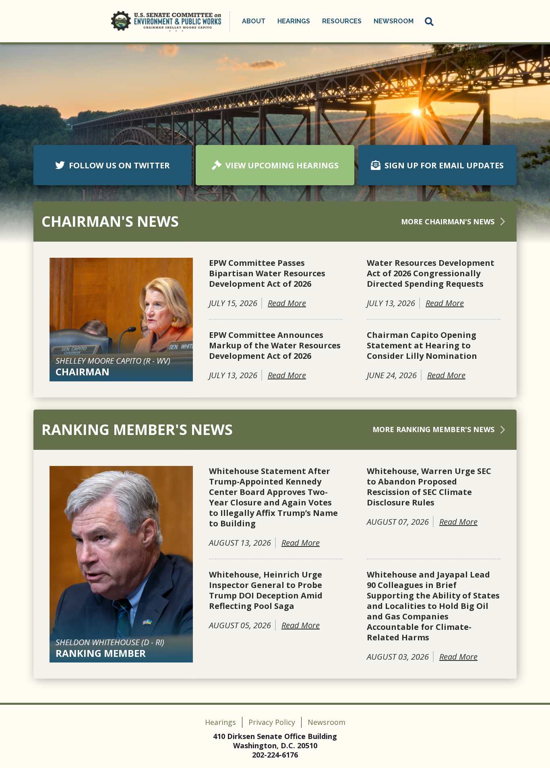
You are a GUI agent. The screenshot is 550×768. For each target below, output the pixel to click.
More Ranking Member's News (433, 429)
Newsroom (326, 722)
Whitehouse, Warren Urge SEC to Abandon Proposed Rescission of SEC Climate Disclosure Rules (429, 487)
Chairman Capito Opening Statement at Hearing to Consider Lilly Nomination (422, 345)
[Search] (430, 21)
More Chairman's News (447, 221)
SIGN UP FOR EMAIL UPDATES (444, 165)
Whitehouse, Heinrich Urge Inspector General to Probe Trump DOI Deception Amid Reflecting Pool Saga (266, 590)
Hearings (220, 722)
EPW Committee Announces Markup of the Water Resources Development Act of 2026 (275, 345)
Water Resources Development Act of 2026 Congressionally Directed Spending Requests (430, 273)
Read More (287, 303)
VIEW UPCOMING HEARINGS (282, 165)
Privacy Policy (271, 722)
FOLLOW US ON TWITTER (119, 165)
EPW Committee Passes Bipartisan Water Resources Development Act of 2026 (267, 273)
